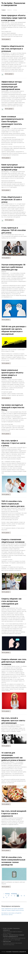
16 (3, 897)
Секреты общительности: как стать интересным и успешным (12, 48)
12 (14, 895)
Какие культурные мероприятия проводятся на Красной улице (12, 167)
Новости (9, 10)
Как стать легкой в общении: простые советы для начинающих (13, 720)
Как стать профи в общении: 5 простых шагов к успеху (13, 443)
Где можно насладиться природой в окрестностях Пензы (12, 407)
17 (6, 897)
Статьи (15, 10)
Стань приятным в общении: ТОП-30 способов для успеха (13, 230)
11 (11, 895)
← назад (6, 893)
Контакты (5, 935)
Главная (3, 10)
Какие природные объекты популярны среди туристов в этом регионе (13, 18)
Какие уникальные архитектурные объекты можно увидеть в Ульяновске (12, 374)
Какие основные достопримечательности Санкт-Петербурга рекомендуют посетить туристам (12, 121)
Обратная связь (7, 941)
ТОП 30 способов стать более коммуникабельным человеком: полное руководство (13, 861)
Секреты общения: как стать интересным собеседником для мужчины (11, 602)
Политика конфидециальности (10, 936)
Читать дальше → (6, 39)
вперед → (15, 893)
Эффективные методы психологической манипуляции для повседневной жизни (11, 85)
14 (21, 895)
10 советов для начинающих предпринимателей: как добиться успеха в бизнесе (13, 756)
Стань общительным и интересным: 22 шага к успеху (11, 199)
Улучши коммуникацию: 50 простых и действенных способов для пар (13, 267)
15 (24, 895)
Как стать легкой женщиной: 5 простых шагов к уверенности (13, 813)
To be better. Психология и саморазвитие (13, 4)
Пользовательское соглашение (16, 935)
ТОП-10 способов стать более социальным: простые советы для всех (12, 503)
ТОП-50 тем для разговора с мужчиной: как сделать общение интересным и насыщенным (13, 330)
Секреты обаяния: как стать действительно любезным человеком (13, 662)
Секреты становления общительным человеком (12, 540)
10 (8, 895)
